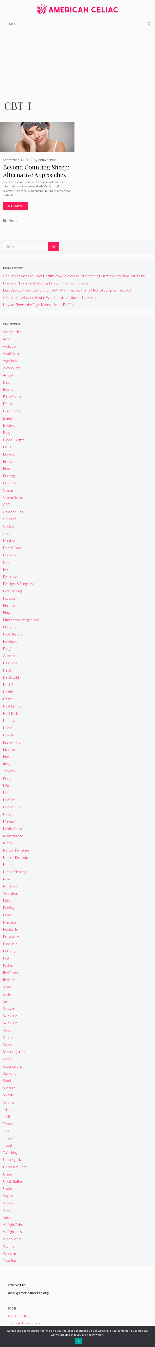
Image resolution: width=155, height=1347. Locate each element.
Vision (8, 1203)
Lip (5, 792)
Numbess (10, 886)
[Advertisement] (77, 59)
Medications (12, 829)
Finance (9, 605)
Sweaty (8, 1095)
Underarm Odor (15, 1167)
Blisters (9, 425)
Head (7, 670)
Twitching (10, 1153)
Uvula (7, 1188)
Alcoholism (11, 368)
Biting (7, 404)
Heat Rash (10, 713)
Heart (7, 699)
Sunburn (9, 1088)
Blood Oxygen (13, 440)
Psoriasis (10, 944)
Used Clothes (13, 1181)
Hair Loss (10, 663)
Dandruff (10, 540)
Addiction (10, 346)
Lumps (8, 814)
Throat (8, 1124)
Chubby (8, 526)
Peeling (9, 908)
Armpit (8, 375)
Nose (7, 879)
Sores (7, 1044)
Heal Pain (10, 684)
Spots (7, 1059)
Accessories (12, 332)
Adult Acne (11, 353)
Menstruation (13, 836)
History (9, 721)
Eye (5, 569)
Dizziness (10, 555)
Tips (6, 1131)
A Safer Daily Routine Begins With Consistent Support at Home (49, 297)
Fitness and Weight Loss (21, 620)
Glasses (9, 656)
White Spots (12, 1239)
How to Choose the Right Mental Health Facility (38, 305)
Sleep (7, 1030)
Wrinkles (10, 1253)
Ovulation (10, 893)
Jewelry (9, 771)
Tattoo (8, 1109)
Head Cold (11, 677)
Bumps (8, 468)
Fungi (7, 649)
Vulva (7, 1217)
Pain (6, 901)
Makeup (9, 821)
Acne (6, 339)
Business (10, 483)
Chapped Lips (13, 512)
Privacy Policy (18, 1316)
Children (9, 519)
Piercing (9, 922)
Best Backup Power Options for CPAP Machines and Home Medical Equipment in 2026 (67, 290)
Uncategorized (14, 1160)
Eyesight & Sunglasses (19, 584)
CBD (6, 505)
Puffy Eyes (11, 951)
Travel (7, 1145)
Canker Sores (13, 497)
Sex (5, 1001)
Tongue (8, 1138)
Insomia (9, 749)
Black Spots (11, 411)
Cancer (8, 490)
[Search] (54, 247)
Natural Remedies (16, 850)
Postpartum (12, 929)
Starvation (10, 1073)
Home (7, 728)
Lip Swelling (12, 807)
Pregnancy (11, 936)
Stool (7, 1080)
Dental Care (12, 548)
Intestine (9, 756)
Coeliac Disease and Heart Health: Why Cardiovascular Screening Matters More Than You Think (74, 276)
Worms (8, 1246)
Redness (9, 980)
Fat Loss (9, 598)
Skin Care (10, 1016)
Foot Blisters (13, 634)
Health (13, 220)
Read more (15, 206)
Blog (6, 433)
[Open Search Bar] (149, 24)
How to (8, 735)
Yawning (9, 1260)
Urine (7, 1174)
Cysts (7, 533)
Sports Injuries (14, 1052)
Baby (6, 382)
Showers (9, 1008)
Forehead (10, 641)
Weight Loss (12, 1232)
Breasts (9, 461)
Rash (6, 958)
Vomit (7, 1210)
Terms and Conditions (24, 1323)
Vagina (8, 1196)
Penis (7, 915)
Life (6, 785)
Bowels (8, 454)
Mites (7, 843)
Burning (9, 476)
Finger (8, 612)
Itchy (6, 764)
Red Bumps (11, 973)
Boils (7, 447)
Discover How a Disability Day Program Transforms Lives (45, 283)
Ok (78, 1341)
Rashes (8, 965)
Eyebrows (10, 577)
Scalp (7, 994)
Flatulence (11, 627)
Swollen (9, 1102)
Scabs (7, 987)
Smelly (8, 1037)
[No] (150, 1336)
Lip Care (9, 800)
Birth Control (13, 397)
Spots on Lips (13, 1066)
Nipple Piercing (14, 872)
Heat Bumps (12, 706)
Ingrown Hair (13, 742)
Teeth (7, 1116)
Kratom (8, 778)
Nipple (8, 864)
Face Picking (12, 591)
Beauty (8, 389)
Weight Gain (12, 1225)
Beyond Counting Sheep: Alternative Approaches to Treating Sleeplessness (36, 175)
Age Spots (10, 360)
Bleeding (9, 418)
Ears (6, 562)
